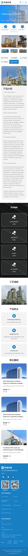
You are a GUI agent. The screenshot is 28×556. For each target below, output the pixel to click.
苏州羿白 (21, 541)
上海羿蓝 (15, 541)
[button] (25, 27)
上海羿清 (9, 541)
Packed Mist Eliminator (16, 20)
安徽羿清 (15, 543)
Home (2, 20)
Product (7, 20)
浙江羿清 (9, 543)
